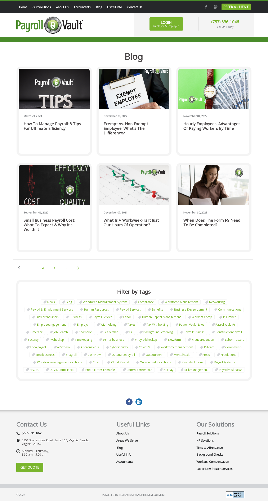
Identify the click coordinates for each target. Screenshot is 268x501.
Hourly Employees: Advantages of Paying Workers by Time (211, 126)
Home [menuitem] (23, 7)
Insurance (229, 317)
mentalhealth (182, 355)
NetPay (168, 370)
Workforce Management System (105, 302)
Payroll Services (130, 309)
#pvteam (63, 347)
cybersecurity (119, 347)
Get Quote (30, 467)
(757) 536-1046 (225, 21)
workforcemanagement (177, 347)
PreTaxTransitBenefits (100, 370)
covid (96, 362)
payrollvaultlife (225, 324)
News (51, 302)
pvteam (209, 347)
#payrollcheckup (146, 340)
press (206, 355)
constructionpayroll (228, 332)
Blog (69, 302)
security (33, 340)
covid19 (144, 347)
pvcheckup (56, 340)
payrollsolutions (192, 362)
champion (86, 332)
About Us (122, 433)
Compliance (146, 302)
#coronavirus (90, 347)
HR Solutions (205, 440)
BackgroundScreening (158, 332)
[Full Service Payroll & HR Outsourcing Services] (49, 25)
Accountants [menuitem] (82, 7)
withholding (108, 324)
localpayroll (38, 347)
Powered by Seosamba (134, 495)
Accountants (124, 461)
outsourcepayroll (123, 355)
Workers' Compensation (212, 461)
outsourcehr (154, 355)
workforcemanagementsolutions (59, 362)
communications (229, 309)
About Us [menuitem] (62, 7)
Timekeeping (83, 340)
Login (166, 24)
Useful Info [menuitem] (114, 7)
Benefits (157, 309)
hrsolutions (228, 355)
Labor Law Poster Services (214, 468)
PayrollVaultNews (230, 370)
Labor (127, 317)
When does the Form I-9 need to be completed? (211, 222)
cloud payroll (120, 362)
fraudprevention (203, 340)
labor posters (234, 340)
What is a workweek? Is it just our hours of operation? (131, 222)
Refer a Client (236, 7)
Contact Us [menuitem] (134, 7)
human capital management (161, 317)
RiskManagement (196, 370)
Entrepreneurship (47, 317)
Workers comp (202, 317)
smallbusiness (45, 355)
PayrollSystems (224, 362)
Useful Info (123, 454)
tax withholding (157, 324)
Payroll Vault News (191, 324)
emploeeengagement (51, 324)
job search (60, 332)
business (76, 317)
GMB (215, 7)
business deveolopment (190, 309)
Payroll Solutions (207, 433)
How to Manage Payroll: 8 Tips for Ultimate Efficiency (52, 126)
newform (174, 340)
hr (130, 332)
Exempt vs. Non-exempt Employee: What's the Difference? (126, 128)
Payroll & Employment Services (52, 309)
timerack (36, 332)
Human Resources (96, 309)
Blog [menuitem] (99, 7)
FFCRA (34, 370)
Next (78, 268)
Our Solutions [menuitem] (41, 7)
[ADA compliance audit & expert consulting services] (235, 494)
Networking (217, 302)
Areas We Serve (127, 440)
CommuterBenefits (139, 370)
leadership (110, 332)
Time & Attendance (209, 447)
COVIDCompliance (61, 370)
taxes (131, 324)
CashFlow (94, 355)
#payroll (71, 355)
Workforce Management (181, 302)
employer (83, 324)
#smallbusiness (113, 340)
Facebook (205, 7)
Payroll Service (102, 317)
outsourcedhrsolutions (155, 362)
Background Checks (209, 454)
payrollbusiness (194, 332)
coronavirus (233, 347)
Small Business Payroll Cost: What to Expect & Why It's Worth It (49, 225)
